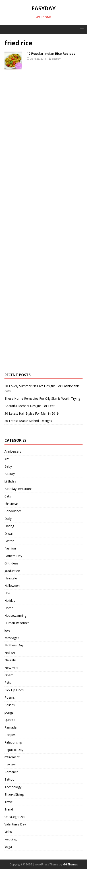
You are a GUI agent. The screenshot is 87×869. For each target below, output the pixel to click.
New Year (11, 668)
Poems (9, 697)
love (7, 630)
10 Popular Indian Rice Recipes (51, 53)
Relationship (13, 742)
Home (8, 608)
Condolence (13, 511)
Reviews (10, 764)
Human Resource (16, 623)
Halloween (12, 585)
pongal (9, 712)
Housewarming (15, 615)
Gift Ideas (11, 563)
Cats (7, 496)
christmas (11, 503)
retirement (12, 757)
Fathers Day (13, 556)
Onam (8, 675)
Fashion (10, 548)
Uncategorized (14, 817)
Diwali (8, 533)
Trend (8, 809)
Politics (9, 705)
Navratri (10, 660)
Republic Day (13, 750)
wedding (10, 839)
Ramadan (11, 727)
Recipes (10, 735)
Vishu (8, 831)
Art (6, 459)
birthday (10, 481)
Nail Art (9, 653)
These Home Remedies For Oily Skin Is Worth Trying (42, 398)
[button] (81, 29)
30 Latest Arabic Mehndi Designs (28, 421)
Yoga (8, 846)
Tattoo (9, 779)
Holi (7, 593)
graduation (12, 571)
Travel (8, 802)
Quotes (9, 720)
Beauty (9, 474)
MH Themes (70, 864)
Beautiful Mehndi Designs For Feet (29, 406)
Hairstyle (10, 578)
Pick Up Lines (14, 690)
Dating (9, 526)
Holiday (9, 600)
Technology (12, 787)
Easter (9, 541)
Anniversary (12, 451)
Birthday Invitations (18, 489)
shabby (56, 58)
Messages (11, 638)
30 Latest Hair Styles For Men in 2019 (31, 413)
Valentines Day (15, 824)
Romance (11, 772)
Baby (8, 466)
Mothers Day (13, 645)
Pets (7, 682)
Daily (8, 518)
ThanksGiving (14, 794)
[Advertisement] (37, 160)
